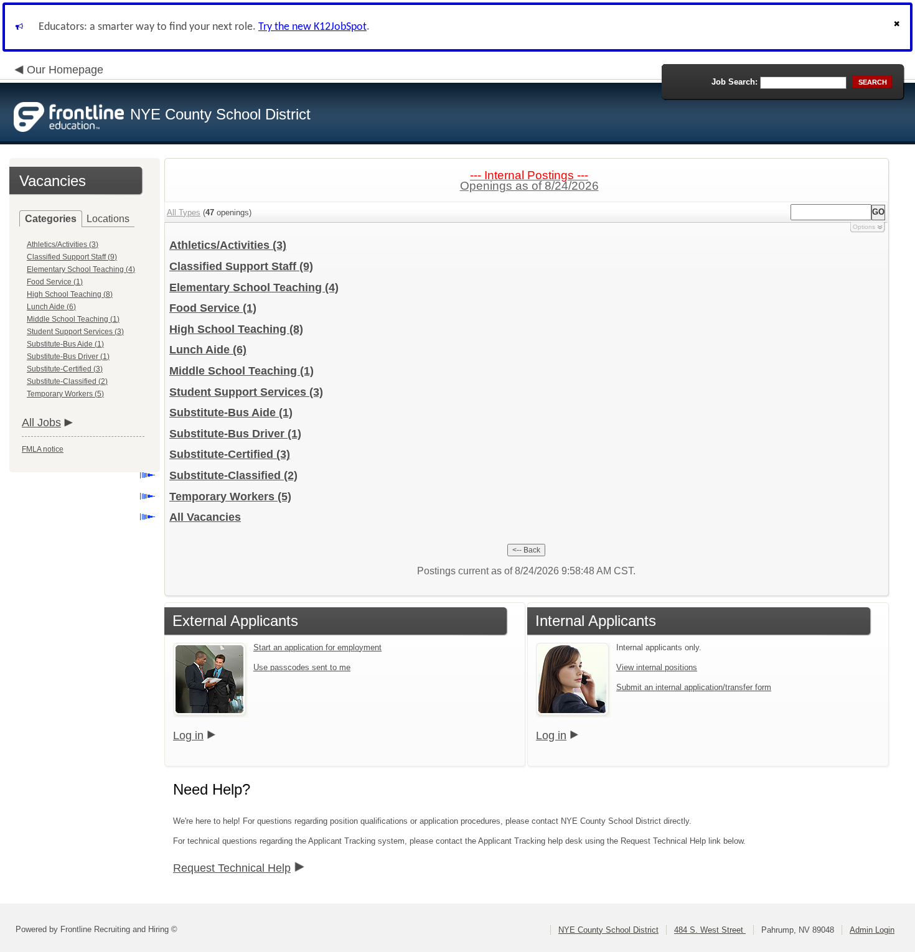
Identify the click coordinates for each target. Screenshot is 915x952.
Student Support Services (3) (75, 331)
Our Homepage (65, 69)
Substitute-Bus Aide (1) (65, 344)
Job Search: (734, 81)
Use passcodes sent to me (301, 667)
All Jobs (41, 422)
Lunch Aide (207, 349)
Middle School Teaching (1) (73, 319)
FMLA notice (42, 449)
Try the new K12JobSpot (312, 27)
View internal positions (656, 667)
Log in (188, 735)
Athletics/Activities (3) (62, 244)
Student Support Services (246, 392)
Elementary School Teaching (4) (81, 269)
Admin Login (872, 930)
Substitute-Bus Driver (235, 433)
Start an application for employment (317, 647)
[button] (898, 27)
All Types (183, 212)
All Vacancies (205, 517)
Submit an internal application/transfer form (693, 687)
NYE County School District (608, 930)
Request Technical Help (232, 868)
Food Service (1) (55, 282)
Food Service (212, 308)
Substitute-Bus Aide (231, 412)
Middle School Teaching (241, 371)
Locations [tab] (108, 218)
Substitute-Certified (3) (65, 369)
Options (864, 226)
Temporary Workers (230, 496)
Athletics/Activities (227, 245)
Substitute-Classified (233, 475)
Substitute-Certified (229, 454)
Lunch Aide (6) (51, 306)
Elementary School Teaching (254, 287)
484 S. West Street (710, 930)
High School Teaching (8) (70, 294)
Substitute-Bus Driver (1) (68, 356)
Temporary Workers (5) (65, 394)
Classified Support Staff (241, 266)
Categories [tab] (51, 218)
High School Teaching (236, 329)
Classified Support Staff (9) (72, 257)
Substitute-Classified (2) (67, 381)
